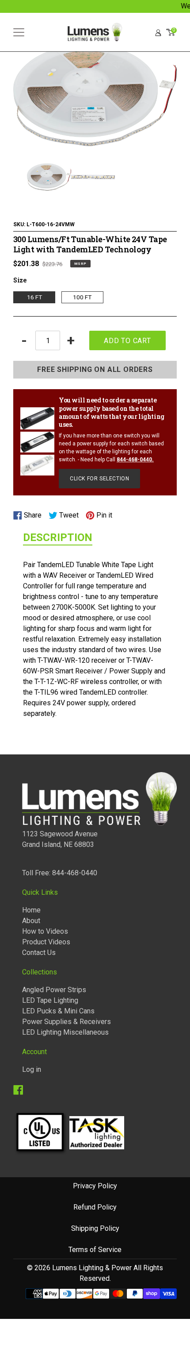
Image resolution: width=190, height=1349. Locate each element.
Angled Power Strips (54, 990)
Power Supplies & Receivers (66, 1021)
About (31, 920)
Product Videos (46, 942)
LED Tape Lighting (50, 1000)
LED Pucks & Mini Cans (58, 1011)
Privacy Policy (95, 1186)
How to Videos (45, 931)
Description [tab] (57, 537)
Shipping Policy (95, 1228)
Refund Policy (95, 1207)
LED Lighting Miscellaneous (65, 1032)
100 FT (82, 297)
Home (31, 910)
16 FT (34, 297)
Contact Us (39, 952)
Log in (31, 1069)
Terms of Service (95, 1249)
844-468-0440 (134, 459)
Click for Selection (99, 478)
